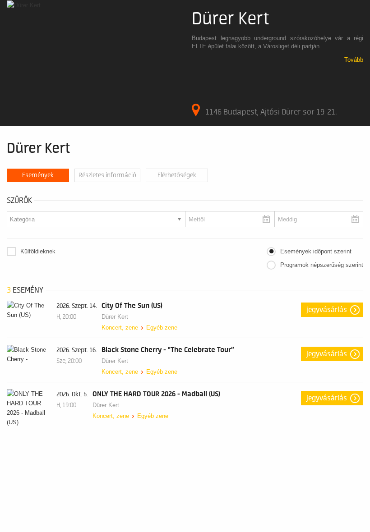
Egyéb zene (161, 327)
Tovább (353, 59)
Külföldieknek (38, 251)
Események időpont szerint (316, 251)
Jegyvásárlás (326, 310)
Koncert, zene (120, 327)
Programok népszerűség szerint (321, 264)
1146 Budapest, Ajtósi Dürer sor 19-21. (271, 111)
